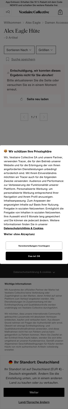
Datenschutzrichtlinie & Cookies (23, 228)
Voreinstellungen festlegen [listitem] (34, 245)
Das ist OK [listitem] (34, 255)
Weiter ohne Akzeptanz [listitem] (19, 234)
